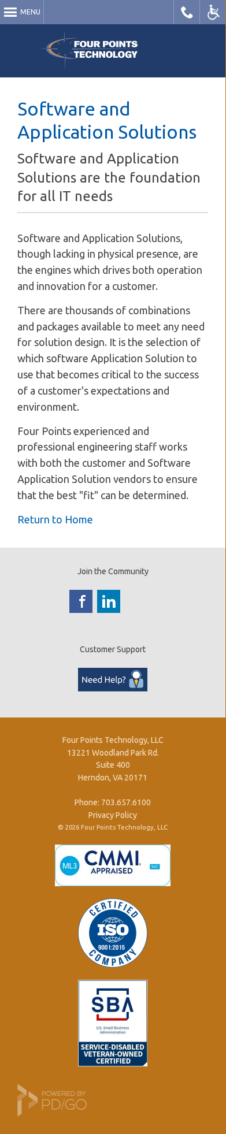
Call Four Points (187, 12)
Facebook (80, 601)
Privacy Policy (112, 815)
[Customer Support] (112, 688)
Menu (30, 12)
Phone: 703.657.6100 (113, 802)
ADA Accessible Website (213, 12)
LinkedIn (108, 601)
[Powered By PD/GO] (52, 1113)
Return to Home (55, 519)
